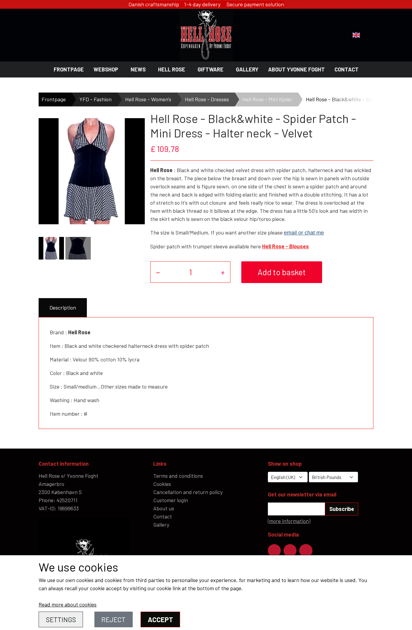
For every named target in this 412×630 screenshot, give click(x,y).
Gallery (247, 69)
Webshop (105, 69)
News (138, 69)
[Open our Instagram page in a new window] (290, 550)
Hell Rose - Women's (148, 99)
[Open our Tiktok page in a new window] (305, 550)
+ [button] (223, 272)
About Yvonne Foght (296, 69)
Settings (61, 619)
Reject (113, 619)
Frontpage (69, 69)
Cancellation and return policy (188, 492)
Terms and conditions (178, 475)
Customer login (170, 500)
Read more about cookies (68, 604)
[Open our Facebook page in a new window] (274, 550)
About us (163, 508)
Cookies (162, 483)
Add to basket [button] (282, 272)
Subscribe (341, 509)
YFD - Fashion (95, 99)
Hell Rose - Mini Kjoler (267, 99)
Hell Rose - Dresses (207, 99)
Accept (160, 619)
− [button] (158, 272)
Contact (346, 69)
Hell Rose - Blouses (285, 246)
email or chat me (304, 233)
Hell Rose (171, 69)
